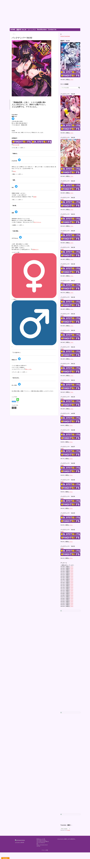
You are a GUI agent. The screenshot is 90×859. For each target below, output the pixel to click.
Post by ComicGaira (65, 36)
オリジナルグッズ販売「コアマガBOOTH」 (67, 838)
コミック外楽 (45, 850)
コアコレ (38, 845)
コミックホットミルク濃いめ (43, 841)
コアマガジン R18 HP (19, 842)
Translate (68, 830)
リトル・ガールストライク (42, 844)
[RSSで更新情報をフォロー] (15, 408)
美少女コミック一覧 (41, 838)
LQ (37, 843)
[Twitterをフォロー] (13, 408)
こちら (71, 79)
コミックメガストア (41, 842)
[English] (61, 827)
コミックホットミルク (41, 840)
